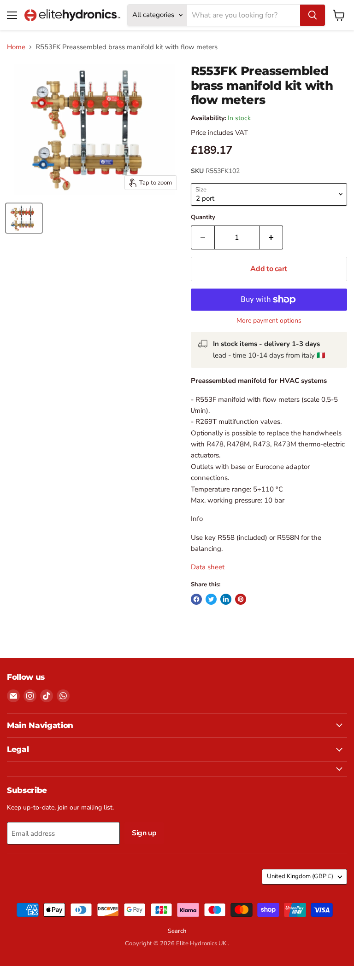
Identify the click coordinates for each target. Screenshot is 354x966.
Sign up (144, 833)
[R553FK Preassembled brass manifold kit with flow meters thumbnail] (24, 218)
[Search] (312, 15)
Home (16, 47)
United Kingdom (300, 876)
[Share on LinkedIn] (225, 599)
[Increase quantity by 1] (271, 237)
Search (177, 931)
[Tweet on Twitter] (211, 599)
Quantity (203, 217)
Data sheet (208, 567)
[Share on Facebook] (196, 599)
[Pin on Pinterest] (240, 599)
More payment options (268, 320)
